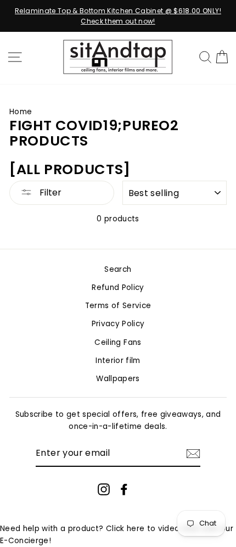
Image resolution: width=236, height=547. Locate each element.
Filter (49, 192)
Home (20, 112)
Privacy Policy (118, 324)
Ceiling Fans (117, 342)
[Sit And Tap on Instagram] (104, 489)
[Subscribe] (193, 453)
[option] (118, 15)
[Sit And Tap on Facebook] (124, 489)
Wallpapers (117, 378)
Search (117, 269)
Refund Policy (118, 287)
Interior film (117, 360)
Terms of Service (118, 305)
